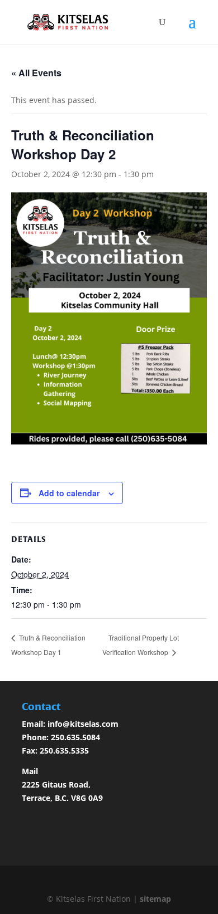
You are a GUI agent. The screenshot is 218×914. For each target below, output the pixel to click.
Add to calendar (69, 492)
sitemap (155, 898)
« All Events (36, 72)
